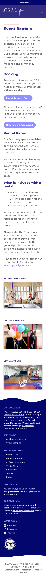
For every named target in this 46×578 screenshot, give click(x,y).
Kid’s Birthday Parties (16, 462)
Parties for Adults (14, 458)
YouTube (12, 533)
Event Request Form (18, 98)
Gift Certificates (13, 466)
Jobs (10, 513)
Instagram (12, 525)
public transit (28, 425)
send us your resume (23, 510)
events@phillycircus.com (18, 265)
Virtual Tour (12, 455)
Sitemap (10, 473)
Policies (9, 477)
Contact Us (11, 469)
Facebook (12, 529)
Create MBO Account (18, 125)
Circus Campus (13, 443)
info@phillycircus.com (15, 491)
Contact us (9, 428)
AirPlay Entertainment (16, 439)
